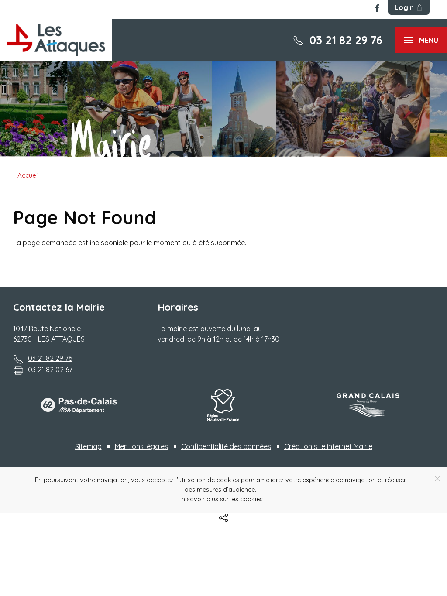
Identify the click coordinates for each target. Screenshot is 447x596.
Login (404, 7)
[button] (421, 40)
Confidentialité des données (226, 446)
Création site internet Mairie (328, 446)
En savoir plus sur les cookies (220, 499)
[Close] (437, 479)
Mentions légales (141, 446)
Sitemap (88, 446)
